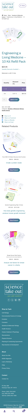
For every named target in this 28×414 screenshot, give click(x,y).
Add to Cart (14, 99)
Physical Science (7, 338)
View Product (14, 170)
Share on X (7, 116)
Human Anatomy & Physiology (10, 332)
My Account (4, 411)
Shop (9, 15)
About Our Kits (6, 355)
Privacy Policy (6, 368)
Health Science (6, 110)
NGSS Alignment (6, 358)
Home (5, 15)
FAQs (3, 365)
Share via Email (9, 122)
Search (14, 411)
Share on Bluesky (9, 120)
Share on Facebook (10, 118)
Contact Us (5, 379)
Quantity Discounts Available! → (11, 69)
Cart (22, 410)
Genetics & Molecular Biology (16, 108)
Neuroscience (6, 335)
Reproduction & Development (10, 345)
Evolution (4, 319)
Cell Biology (5, 313)
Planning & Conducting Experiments (12, 341)
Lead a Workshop (7, 362)
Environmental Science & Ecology (11, 316)
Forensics (4, 322)
